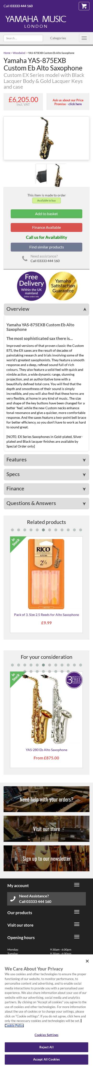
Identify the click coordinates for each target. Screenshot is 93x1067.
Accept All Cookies (46, 1059)
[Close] (87, 961)
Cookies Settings (46, 1035)
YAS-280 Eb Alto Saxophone (46, 750)
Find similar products (46, 247)
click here (75, 104)
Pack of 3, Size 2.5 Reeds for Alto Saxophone (46, 615)
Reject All (46, 1047)
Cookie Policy (14, 1025)
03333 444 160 (21, 6)
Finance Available (46, 227)
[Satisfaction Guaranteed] (62, 286)
